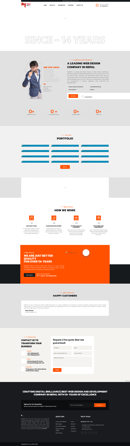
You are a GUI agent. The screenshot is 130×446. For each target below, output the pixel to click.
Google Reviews (88, 97)
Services (73, 426)
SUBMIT (57, 370)
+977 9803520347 (33, 355)
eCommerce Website (61, 426)
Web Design (59, 424)
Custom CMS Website (61, 421)
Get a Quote (29, 275)
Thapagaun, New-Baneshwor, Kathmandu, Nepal (93, 425)
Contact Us (79, 5)
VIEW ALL (65, 167)
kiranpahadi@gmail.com (35, 363)
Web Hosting (59, 433)
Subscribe (99, 405)
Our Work (70, 5)
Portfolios (73, 428)
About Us (52, 5)
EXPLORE (73, 96)
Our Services (61, 5)
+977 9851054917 (104, 6)
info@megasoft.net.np (35, 361)
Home (45, 5)
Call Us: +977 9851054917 (48, 276)
